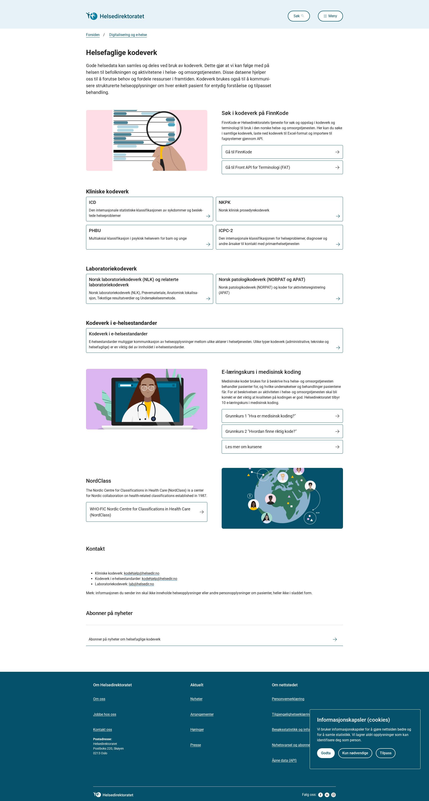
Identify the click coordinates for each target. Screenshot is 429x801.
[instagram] (333, 795)
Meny (332, 16)
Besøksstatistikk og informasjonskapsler (304, 729)
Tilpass (385, 753)
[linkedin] (327, 795)
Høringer (197, 729)
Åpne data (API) (284, 760)
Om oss (99, 699)
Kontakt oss (102, 729)
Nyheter (196, 699)
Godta (326, 753)
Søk (297, 16)
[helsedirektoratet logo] (116, 794)
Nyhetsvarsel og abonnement (295, 745)
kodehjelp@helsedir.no (141, 573)
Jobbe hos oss (104, 714)
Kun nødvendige (355, 753)
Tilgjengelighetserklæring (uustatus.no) (303, 714)
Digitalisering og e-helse (128, 35)
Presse (195, 745)
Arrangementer (202, 714)
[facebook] (320, 795)
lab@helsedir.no (141, 584)
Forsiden (93, 35)
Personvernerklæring (288, 699)
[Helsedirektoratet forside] (118, 16)
